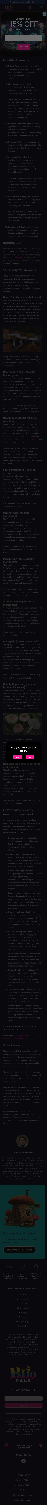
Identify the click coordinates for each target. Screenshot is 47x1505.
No (30, 757)
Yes (17, 757)
